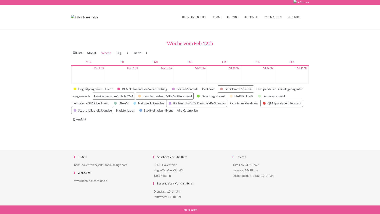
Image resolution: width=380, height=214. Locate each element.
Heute (137, 52)
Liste (80, 53)
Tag (118, 53)
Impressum (190, 209)
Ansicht (81, 119)
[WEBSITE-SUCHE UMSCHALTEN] (308, 17)
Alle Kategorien (187, 110)
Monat (91, 53)
